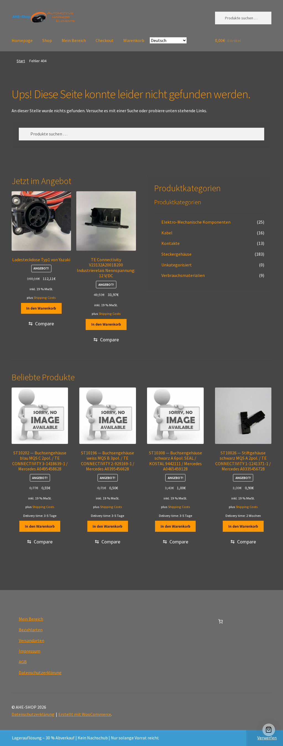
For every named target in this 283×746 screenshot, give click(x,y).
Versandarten (31, 640)
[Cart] (269, 730)
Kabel (166, 232)
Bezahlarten (31, 629)
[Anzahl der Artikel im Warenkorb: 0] (220, 621)
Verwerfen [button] (267, 737)
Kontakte (170, 243)
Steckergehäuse (176, 254)
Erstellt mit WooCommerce (84, 714)
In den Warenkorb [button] (41, 308)
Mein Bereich (74, 40)
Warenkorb (133, 40)
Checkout (105, 40)
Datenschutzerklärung (40, 672)
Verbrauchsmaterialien (183, 275)
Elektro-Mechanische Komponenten (195, 222)
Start (21, 60)
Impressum (29, 651)
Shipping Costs (45, 297)
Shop (47, 40)
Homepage (22, 40)
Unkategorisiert (176, 265)
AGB (23, 661)
